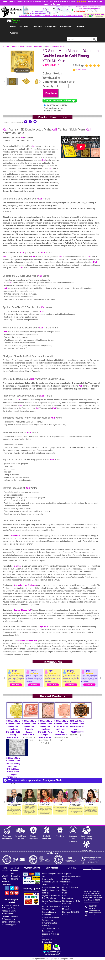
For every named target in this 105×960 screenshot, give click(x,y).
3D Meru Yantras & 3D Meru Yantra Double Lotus (23, 46)
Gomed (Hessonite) (22, 610)
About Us (23, 26)
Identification (66, 26)
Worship (14, 32)
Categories (50, 26)
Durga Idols (43, 626)
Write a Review (81, 70)
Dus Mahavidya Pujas (28, 640)
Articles (79, 26)
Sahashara (16, 535)
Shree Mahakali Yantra (55, 46)
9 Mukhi (18, 565)
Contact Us (37, 26)
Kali (5, 129)
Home (12, 26)
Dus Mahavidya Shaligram (25, 585)
